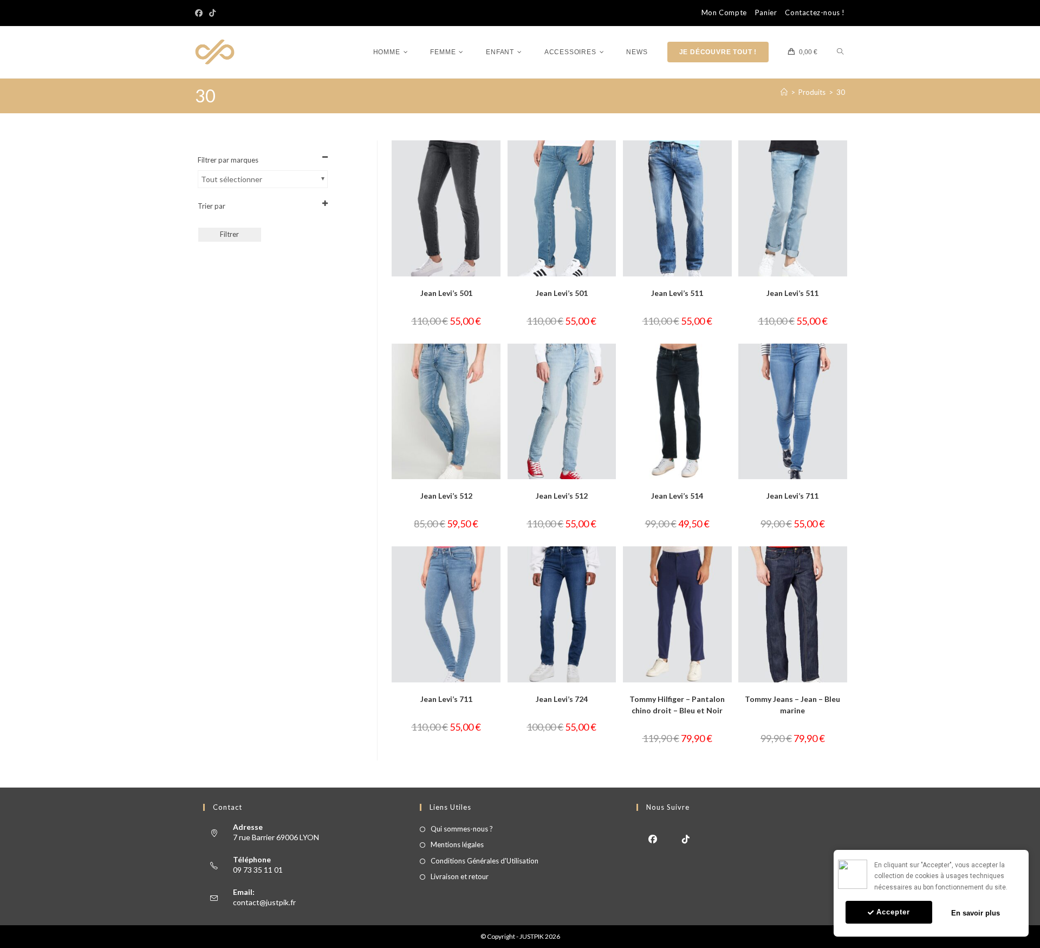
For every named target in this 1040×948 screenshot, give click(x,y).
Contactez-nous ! (815, 13)
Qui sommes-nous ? (462, 828)
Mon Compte (724, 13)
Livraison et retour (460, 876)
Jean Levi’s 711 (792, 495)
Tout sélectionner (231, 179)
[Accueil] (784, 92)
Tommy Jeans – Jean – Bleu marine (792, 704)
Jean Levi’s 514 (677, 495)
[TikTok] (212, 13)
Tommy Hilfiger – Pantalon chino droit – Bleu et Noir (677, 704)
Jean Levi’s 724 (562, 699)
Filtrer (229, 234)
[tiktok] (686, 838)
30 (840, 92)
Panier (766, 13)
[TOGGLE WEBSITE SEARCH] (840, 52)
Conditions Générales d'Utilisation (484, 860)
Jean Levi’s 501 (446, 293)
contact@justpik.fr (264, 902)
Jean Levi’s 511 (677, 293)
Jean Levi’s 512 (446, 495)
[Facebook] (200, 13)
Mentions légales (457, 844)
